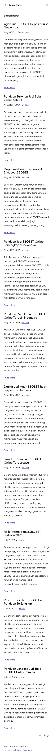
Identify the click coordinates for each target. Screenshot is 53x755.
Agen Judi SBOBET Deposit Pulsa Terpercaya (26, 25)
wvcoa (25, 32)
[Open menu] (47, 5)
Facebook (27, 750)
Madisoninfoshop (13, 5)
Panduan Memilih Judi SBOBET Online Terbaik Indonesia (24, 315)
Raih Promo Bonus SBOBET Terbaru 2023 (22, 533)
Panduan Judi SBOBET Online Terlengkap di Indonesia (24, 243)
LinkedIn (8, 750)
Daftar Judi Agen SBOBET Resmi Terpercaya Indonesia (26, 388)
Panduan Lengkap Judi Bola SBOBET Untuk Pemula (22, 670)
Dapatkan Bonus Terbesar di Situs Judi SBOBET (23, 170)
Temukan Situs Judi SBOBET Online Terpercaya (22, 460)
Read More (9, 87)
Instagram (17, 750)
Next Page (43, 735)
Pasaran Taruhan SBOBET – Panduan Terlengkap (23, 601)
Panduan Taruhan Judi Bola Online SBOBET (22, 98)
